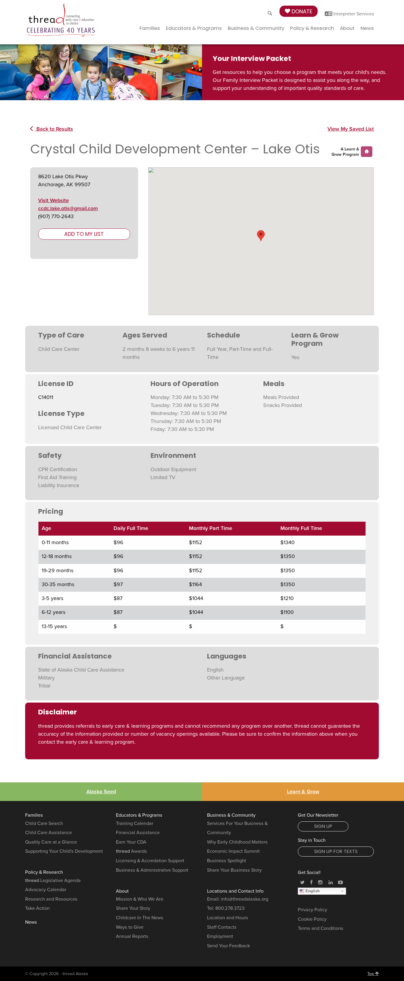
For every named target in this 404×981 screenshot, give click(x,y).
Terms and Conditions (320, 928)
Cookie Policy (312, 919)
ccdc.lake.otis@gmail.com (68, 208)
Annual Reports (132, 936)
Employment (220, 936)
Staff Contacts (222, 927)
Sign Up (323, 826)
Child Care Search (44, 823)
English (312, 891)
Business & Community (256, 28)
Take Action (37, 908)
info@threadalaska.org (244, 899)
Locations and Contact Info (235, 891)
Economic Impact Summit (233, 851)
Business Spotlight (226, 861)
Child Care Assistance (48, 833)
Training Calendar (134, 823)
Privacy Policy (312, 910)
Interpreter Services (353, 14)
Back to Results (54, 129)
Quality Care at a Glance (51, 842)
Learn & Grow (303, 791)
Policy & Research (312, 28)
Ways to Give (129, 927)
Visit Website (53, 200)
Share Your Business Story (234, 870)
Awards (131, 851)
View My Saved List (350, 129)
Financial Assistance (138, 833)
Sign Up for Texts (336, 851)
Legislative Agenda (53, 880)
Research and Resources (51, 899)
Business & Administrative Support (152, 870)
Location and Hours (227, 918)
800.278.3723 (230, 908)
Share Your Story (133, 908)
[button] (261, 235)
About (347, 28)
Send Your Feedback (228, 946)
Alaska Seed (101, 791)
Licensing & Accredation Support (150, 861)
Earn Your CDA (131, 842)
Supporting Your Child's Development (64, 851)
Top (371, 973)
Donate (301, 11)
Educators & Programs (194, 28)
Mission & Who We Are (139, 899)
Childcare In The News (139, 918)
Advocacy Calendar (45, 890)
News (367, 28)
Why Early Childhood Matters (237, 842)
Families (150, 28)
